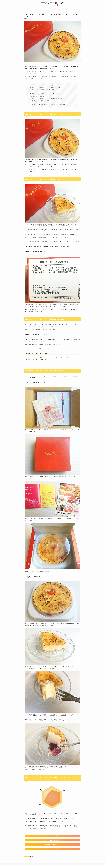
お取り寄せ (27, 856)
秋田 (32, 856)
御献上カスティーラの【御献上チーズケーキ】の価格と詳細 (44, 89)
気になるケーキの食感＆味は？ (39, 101)
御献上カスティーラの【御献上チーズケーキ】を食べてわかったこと (46, 87)
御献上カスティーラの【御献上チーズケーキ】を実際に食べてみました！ (47, 98)
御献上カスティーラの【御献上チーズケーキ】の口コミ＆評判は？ (45, 93)
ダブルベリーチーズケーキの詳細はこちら (52, 848)
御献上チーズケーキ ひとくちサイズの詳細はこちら (52, 840)
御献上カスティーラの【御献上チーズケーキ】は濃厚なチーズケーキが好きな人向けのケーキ (51, 104)
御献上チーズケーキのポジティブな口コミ (41, 94)
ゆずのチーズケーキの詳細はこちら (52, 844)
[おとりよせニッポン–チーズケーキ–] (52, 3)
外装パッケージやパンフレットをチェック (41, 100)
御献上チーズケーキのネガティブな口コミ (41, 96)
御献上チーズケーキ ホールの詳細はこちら (52, 835)
